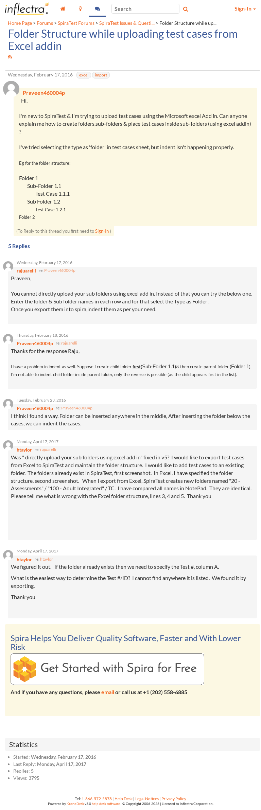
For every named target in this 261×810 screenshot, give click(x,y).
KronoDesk (75, 804)
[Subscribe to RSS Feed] (10, 56)
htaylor (46, 559)
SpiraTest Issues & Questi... (127, 23)
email (107, 692)
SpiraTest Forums (76, 23)
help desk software (106, 804)
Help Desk (124, 798)
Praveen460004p (59, 270)
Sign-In (102, 231)
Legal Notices (147, 798)
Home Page (20, 23)
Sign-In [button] (243, 8)
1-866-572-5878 (97, 798)
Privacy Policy (173, 798)
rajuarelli (69, 343)
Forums (45, 23)
